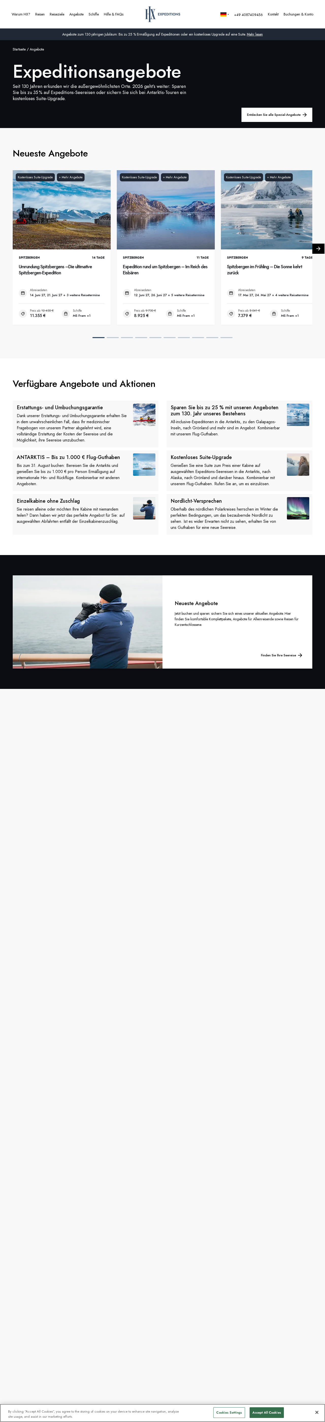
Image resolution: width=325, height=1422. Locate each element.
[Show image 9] (212, 337)
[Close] (316, 1412)
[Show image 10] (226, 337)
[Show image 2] (113, 337)
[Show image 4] (141, 337)
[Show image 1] (98, 337)
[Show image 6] (170, 337)
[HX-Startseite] (162, 14)
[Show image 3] (127, 337)
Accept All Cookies (266, 1412)
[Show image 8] (198, 337)
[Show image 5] (155, 337)
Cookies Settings (229, 1412)
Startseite (19, 49)
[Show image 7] (184, 337)
